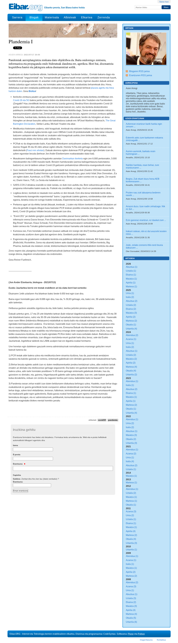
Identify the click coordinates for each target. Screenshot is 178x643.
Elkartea (86, 17)
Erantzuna (18, 464)
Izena (15, 445)
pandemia (113, 420)
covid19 (102, 420)
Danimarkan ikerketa (72, 158)
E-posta (16, 454)
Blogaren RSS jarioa (139, 71)
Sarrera (17, 17)
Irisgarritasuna (146, 640)
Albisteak (70, 17)
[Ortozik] (146, 48)
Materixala (52, 17)
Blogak (34, 17)
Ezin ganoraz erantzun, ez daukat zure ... (146, 220)
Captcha (17, 475)
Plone (131, 634)
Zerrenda (103, 17)
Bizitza (32, 91)
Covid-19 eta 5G (21, 100)
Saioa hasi (164, 2)
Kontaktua (161, 640)
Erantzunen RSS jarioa (140, 75)
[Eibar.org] (25, 7)
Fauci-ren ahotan (35, 150)
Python (141, 634)
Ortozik (129, 28)
